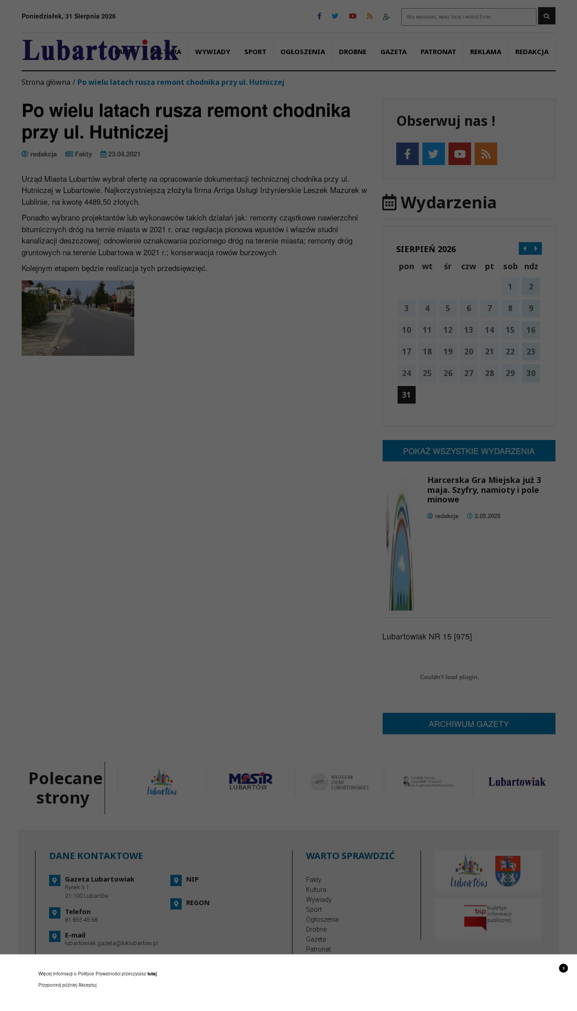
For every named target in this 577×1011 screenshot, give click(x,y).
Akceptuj (87, 985)
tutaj (152, 973)
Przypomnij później (57, 985)
